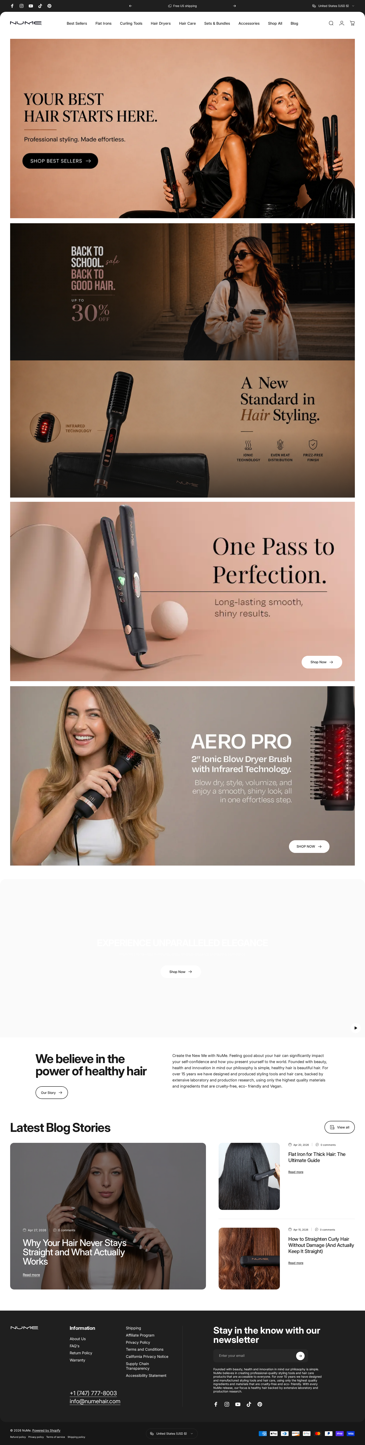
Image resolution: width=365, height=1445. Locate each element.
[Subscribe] (300, 1356)
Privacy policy (36, 1437)
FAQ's (74, 1346)
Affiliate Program (140, 1335)
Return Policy (81, 1353)
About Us (78, 1339)
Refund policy (18, 1437)
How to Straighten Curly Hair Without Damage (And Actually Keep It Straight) (321, 1245)
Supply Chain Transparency (138, 1366)
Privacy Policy (138, 1342)
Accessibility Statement (146, 1375)
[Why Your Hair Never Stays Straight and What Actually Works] (108, 1216)
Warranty (77, 1360)
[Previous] (130, 6)
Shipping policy (76, 1437)
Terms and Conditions (144, 1349)
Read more (31, 1275)
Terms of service (55, 1437)
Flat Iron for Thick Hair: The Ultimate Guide (316, 1157)
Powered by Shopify (46, 1430)
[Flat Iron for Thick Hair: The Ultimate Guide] (249, 1176)
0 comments (66, 1230)
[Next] (234, 6)
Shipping (133, 1328)
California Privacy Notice (147, 1356)
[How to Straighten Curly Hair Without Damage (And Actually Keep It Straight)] (249, 1259)
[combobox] (333, 6)
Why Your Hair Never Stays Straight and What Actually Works (74, 1252)
